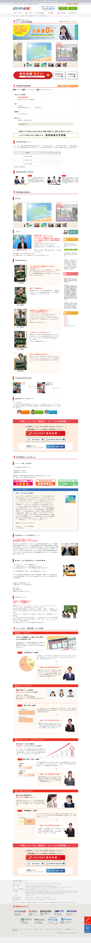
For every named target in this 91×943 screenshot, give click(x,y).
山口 (38, 893)
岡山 (33, 893)
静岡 (56, 892)
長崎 (53, 893)
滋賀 (76, 892)
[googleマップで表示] (74, 21)
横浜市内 (62, 890)
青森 (34, 890)
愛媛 (47, 893)
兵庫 (71, 892)
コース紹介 (30, 13)
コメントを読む (33, 386)
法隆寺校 (67, 321)
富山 (35, 892)
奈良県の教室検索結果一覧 (30, 15)
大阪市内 (64, 892)
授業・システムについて (30, 897)
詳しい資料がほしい (53, 899)
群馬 (26, 892)
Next (76, 52)
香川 (42, 893)
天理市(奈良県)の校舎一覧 (70, 325)
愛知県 (42, 892)
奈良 (26, 893)
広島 (36, 893)
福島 (45, 890)
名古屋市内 (46, 892)
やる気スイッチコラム (30, 895)
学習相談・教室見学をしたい (43, 899)
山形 (43, 890)
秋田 (38, 890)
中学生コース (34, 885)
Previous (15, 52)
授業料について (39, 897)
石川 (37, 892)
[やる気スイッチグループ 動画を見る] (72, 4)
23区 (51, 890)
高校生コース (40, 885)
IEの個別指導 (40, 13)
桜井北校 (67, 323)
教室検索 (51, 13)
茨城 (73, 890)
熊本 (55, 893)
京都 (73, 892)
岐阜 (53, 892)
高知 (44, 893)
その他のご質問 (47, 897)
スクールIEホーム (16, 15)
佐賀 (51, 893)
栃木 (76, 890)
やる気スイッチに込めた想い (39, 883)
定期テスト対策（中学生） (49, 885)
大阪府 (60, 892)
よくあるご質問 (62, 13)
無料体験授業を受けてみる (31, 899)
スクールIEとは (19, 13)
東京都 (48, 890)
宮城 (41, 890)
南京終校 (67, 319)
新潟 (28, 892)
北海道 (31, 890)
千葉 (69, 890)
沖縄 (63, 893)
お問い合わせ (73, 13)
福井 (39, 892)
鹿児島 (60, 893)
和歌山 (29, 893)
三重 (58, 892)
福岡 (49, 893)
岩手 (36, 890)
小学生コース (28, 885)
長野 (30, 892)
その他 (53, 890)
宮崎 (58, 893)
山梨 (33, 892)
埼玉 (71, 890)
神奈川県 (58, 890)
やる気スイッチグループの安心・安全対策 (53, 883)
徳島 (40, 893)
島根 (31, 893)
